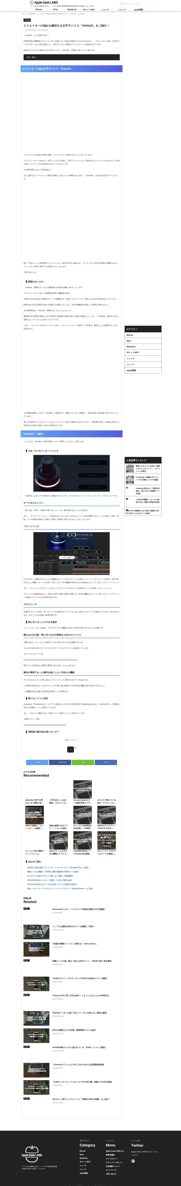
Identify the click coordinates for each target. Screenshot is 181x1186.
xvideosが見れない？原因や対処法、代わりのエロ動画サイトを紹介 (148, 490)
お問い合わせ (111, 1174)
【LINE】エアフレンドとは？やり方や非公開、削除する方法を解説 (82, 1082)
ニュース (105, 10)
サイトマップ (111, 1170)
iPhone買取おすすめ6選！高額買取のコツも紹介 (74, 1030)
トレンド (122, 10)
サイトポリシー (112, 1159)
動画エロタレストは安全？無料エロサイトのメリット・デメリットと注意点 (148, 468)
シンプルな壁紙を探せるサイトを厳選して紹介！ (74, 926)
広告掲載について (113, 1166)
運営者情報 (110, 1155)
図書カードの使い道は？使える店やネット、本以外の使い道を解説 (82, 961)
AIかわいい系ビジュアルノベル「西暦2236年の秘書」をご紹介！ (81, 1099)
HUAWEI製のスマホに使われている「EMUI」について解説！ (79, 1047)
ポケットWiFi (89, 10)
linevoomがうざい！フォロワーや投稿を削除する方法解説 (78, 909)
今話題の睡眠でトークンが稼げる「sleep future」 (75, 943)
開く (34, 57)
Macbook (131, 346)
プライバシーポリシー (114, 1162)
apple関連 (138, 10)
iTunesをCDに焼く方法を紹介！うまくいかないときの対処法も (80, 995)
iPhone (38, 9)
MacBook (72, 9)
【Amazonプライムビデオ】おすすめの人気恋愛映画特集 (78, 1064)
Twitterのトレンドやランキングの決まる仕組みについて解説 (79, 978)
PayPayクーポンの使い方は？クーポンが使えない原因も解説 (79, 1012)
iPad (55, 9)
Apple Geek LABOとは (115, 1151)
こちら (33, 272)
